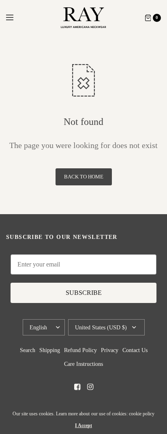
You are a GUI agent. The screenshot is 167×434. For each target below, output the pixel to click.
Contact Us (135, 350)
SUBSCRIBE (84, 292)
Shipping (49, 350)
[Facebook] (77, 387)
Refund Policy (80, 350)
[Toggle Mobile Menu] (15, 18)
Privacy (109, 350)
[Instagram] (90, 387)
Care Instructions (83, 364)
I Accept (83, 425)
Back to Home (83, 177)
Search (27, 350)
